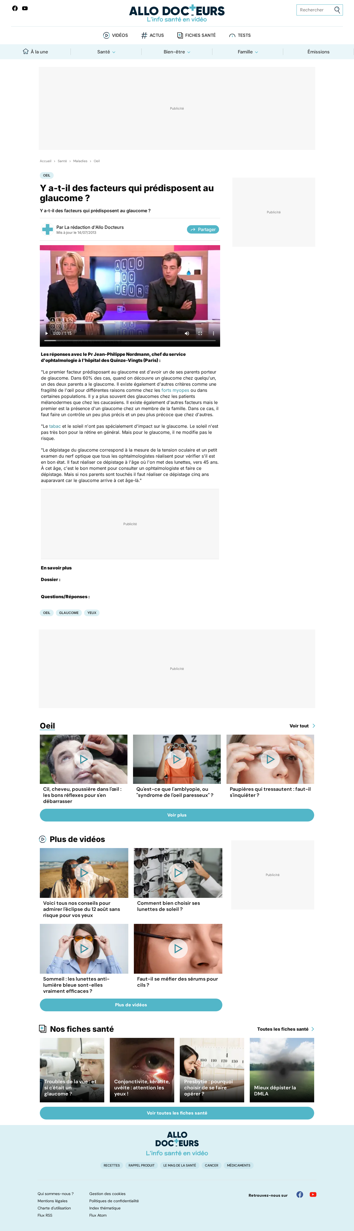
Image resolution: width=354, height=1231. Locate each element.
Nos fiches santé (82, 1029)
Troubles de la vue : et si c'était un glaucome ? (70, 1088)
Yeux (91, 613)
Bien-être (174, 52)
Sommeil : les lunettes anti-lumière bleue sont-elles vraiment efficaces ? (76, 985)
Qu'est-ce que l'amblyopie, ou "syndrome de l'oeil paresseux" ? (175, 792)
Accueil (45, 161)
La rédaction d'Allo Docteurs (94, 227)
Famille (245, 52)
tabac (55, 426)
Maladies (80, 161)
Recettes (112, 1165)
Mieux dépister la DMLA (275, 1091)
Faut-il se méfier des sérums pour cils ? (177, 982)
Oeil (97, 161)
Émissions (319, 52)
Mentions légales (52, 1200)
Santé (103, 52)
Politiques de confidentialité (114, 1200)
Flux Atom (97, 1215)
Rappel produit (142, 1165)
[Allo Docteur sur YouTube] (313, 1194)
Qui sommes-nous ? (56, 1193)
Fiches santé (200, 35)
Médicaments (238, 1165)
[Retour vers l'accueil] (177, 13)
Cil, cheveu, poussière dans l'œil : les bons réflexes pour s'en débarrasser (82, 795)
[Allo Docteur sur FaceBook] (15, 8)
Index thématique (105, 1208)
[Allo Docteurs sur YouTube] (25, 8)
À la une (39, 52)
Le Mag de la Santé (179, 1165)
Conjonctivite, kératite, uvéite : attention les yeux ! (142, 1088)
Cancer (211, 1165)
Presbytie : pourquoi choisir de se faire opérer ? (208, 1088)
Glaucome (69, 613)
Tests (244, 35)
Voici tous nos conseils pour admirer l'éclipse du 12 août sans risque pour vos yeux (81, 909)
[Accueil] (177, 1143)
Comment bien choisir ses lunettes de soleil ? (168, 906)
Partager (207, 229)
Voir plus (177, 815)
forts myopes (175, 390)
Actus (157, 35)
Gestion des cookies (107, 1193)
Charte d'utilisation (54, 1208)
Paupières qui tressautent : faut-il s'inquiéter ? (270, 792)
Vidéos (120, 35)
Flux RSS (45, 1215)
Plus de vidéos (77, 839)
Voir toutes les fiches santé (177, 1113)
